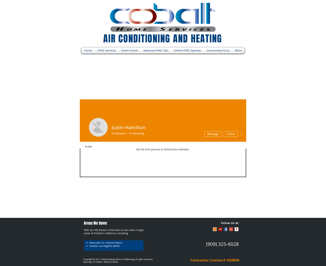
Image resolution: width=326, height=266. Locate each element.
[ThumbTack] (215, 229)
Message (213, 134)
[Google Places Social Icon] (236, 229)
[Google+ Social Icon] (231, 229)
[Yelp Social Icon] (220, 229)
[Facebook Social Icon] (226, 229)
